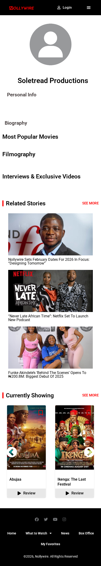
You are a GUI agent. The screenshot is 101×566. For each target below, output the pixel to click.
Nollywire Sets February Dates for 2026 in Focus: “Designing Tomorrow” (48, 261)
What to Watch (36, 533)
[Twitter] (46, 519)
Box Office (86, 533)
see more (90, 395)
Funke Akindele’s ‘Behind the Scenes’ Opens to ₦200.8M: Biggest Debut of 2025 (47, 374)
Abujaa (15, 479)
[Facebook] (37, 519)
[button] (89, 8)
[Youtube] (55, 519)
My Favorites (50, 544)
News (65, 533)
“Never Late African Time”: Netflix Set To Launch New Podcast (48, 318)
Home (11, 533)
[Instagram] (64, 519)
